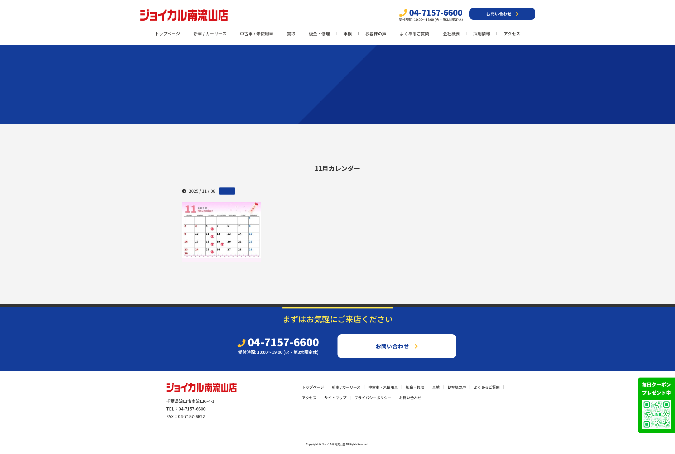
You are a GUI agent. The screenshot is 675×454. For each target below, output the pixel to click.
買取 (291, 33)
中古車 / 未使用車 (256, 33)
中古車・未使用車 (383, 387)
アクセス (512, 33)
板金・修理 (319, 33)
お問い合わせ (501, 14)
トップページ (167, 33)
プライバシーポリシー (372, 397)
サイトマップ (335, 397)
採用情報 (481, 33)
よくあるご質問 (414, 33)
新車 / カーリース (210, 33)
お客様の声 (375, 33)
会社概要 (451, 33)
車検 (347, 33)
